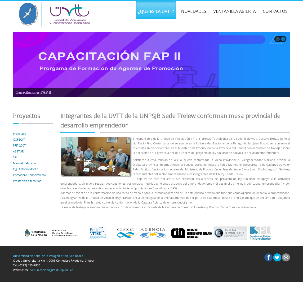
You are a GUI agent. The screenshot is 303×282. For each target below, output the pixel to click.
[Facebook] (268, 257)
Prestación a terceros (27, 181)
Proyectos (19, 133)
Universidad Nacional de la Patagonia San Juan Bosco (48, 256)
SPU (15, 157)
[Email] (286, 257)
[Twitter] (277, 257)
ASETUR (18, 151)
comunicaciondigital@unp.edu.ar (51, 270)
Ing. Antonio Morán (25, 169)
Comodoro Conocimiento (29, 175)
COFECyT (19, 139)
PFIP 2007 (19, 145)
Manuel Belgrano (24, 163)
